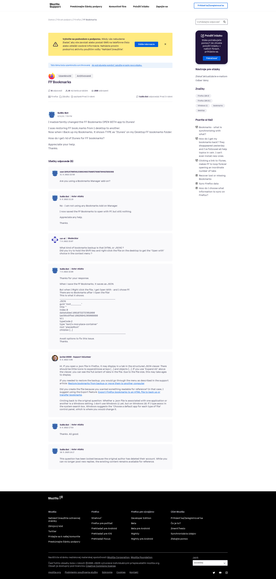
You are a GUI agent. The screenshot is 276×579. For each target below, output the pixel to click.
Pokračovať (211, 58)
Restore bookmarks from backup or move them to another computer (106, 383)
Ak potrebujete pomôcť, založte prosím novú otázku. (117, 65)
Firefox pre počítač (102, 523)
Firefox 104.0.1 (204, 101)
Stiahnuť (96, 518)
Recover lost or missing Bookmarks (212, 177)
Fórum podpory (64, 20)
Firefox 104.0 (203, 96)
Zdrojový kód (55, 526)
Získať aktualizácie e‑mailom (211, 76)
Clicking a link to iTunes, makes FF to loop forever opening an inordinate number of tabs (213, 165)
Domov (51, 20)
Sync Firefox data (208, 183)
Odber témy (202, 80)
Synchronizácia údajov (183, 533)
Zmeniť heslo (178, 528)
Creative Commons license (101, 566)
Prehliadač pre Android (104, 528)
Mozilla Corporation (118, 557)
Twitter (52, 531)
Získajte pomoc (179, 538)
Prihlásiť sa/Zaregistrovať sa (211, 5)
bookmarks (218, 106)
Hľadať (224, 22)
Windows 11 (203, 106)
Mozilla (55, 498)
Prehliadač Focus (100, 538)
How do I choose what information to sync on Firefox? (212, 191)
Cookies (120, 572)
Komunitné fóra (117, 6)
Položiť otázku (141, 6)
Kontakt (134, 572)
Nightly (135, 533)
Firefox (77, 20)
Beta (133, 523)
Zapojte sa (162, 6)
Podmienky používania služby (81, 572)
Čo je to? (176, 523)
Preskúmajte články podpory (86, 6)
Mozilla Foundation (141, 557)
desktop (201, 111)
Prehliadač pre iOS (101, 533)
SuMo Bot (62, 113)
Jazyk (195, 557)
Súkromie (107, 572)
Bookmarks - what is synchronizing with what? (210, 131)
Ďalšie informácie (146, 44)
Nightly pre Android (142, 538)
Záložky (66, 96)
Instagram (226, 573)
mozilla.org (54, 572)
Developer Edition (141, 518)
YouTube (220, 573)
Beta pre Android (140, 528)
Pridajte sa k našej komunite (64, 536)
